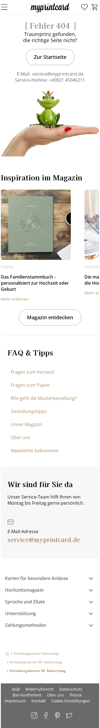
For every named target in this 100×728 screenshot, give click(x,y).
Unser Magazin (26, 424)
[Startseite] (7, 653)
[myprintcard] (50, 12)
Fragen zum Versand (32, 372)
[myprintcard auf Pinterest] (58, 716)
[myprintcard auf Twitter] (69, 716)
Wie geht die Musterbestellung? (44, 398)
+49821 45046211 (67, 80)
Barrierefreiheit (26, 695)
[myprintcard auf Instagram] (34, 716)
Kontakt (38, 700)
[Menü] (8, 7)
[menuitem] (84, 7)
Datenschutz (70, 689)
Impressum (15, 700)
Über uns (20, 437)
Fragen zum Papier (30, 385)
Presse (76, 695)
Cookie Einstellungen (70, 700)
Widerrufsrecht (39, 689)
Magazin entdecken (50, 317)
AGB (16, 689)
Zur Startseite (50, 57)
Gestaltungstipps (29, 411)
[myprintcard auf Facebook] (46, 716)
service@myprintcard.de (57, 74)
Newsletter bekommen (35, 451)
